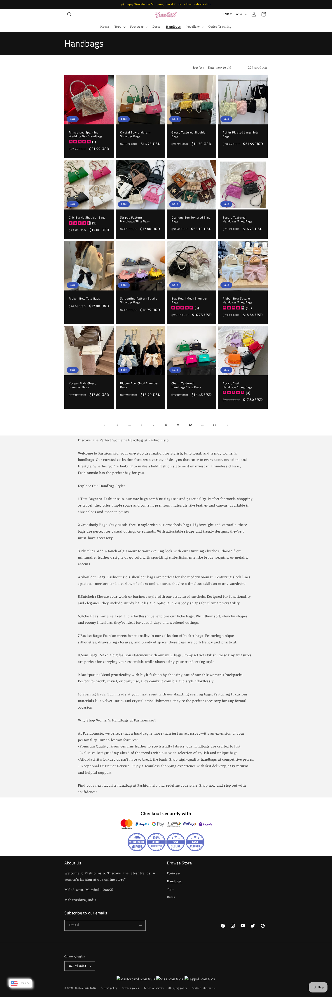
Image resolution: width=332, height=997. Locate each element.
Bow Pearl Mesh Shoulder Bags (189, 300)
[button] (69, 14)
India (93, 988)
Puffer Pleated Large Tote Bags (241, 134)
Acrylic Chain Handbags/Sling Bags (237, 385)
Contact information (204, 988)
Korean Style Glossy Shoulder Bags (82, 385)
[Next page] (227, 425)
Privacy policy (130, 988)
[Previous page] (105, 425)
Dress (171, 897)
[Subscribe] (140, 925)
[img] (80, 142)
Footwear (173, 873)
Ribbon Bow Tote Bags (84, 298)
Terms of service (154, 988)
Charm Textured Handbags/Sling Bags (186, 385)
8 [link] (166, 425)
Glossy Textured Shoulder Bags (189, 134)
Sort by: (197, 68)
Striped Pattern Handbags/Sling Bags (135, 219)
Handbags (174, 881)
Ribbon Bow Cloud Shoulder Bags (139, 385)
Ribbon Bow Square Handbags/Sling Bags (237, 300)
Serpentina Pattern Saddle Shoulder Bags (138, 300)
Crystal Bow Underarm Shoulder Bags (136, 134)
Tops (170, 889)
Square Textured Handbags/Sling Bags (237, 219)
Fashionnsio (82, 988)
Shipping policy (177, 988)
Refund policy (109, 988)
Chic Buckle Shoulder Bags (87, 217)
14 (214, 425)
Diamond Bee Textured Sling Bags (191, 219)
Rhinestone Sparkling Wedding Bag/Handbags (86, 134)
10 (190, 425)
